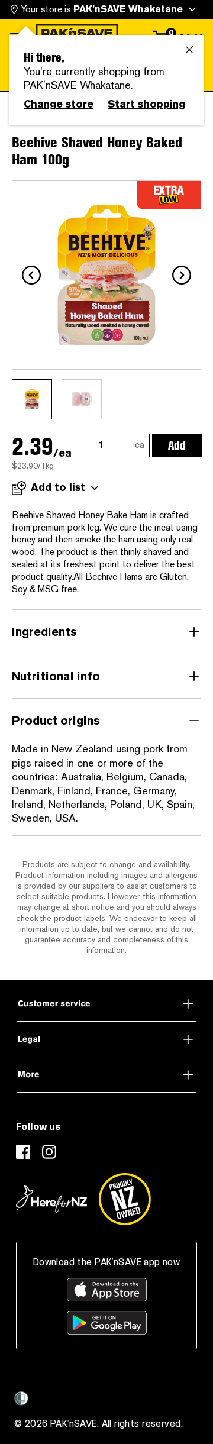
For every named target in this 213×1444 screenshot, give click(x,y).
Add (177, 445)
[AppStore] (107, 1289)
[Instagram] (49, 1152)
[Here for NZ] (51, 1199)
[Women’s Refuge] (21, 1398)
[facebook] (23, 1152)
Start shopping (146, 104)
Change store (58, 104)
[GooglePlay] (107, 1323)
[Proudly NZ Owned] (125, 1199)
